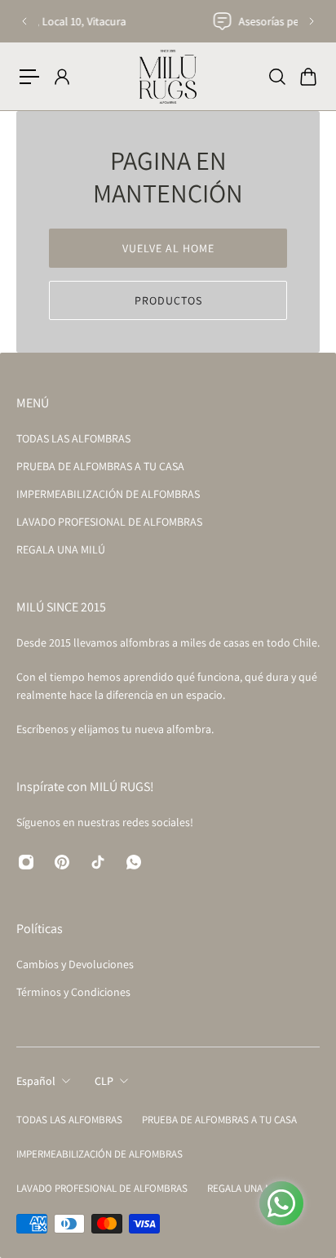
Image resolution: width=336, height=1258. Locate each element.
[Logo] (168, 76)
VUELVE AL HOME (168, 248)
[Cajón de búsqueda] (276, 77)
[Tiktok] (98, 862)
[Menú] (29, 77)
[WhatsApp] (134, 862)
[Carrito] (307, 77)
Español (35, 1081)
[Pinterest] (62, 862)
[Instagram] (26, 862)
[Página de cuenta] (61, 77)
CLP (104, 1081)
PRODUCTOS (168, 300)
